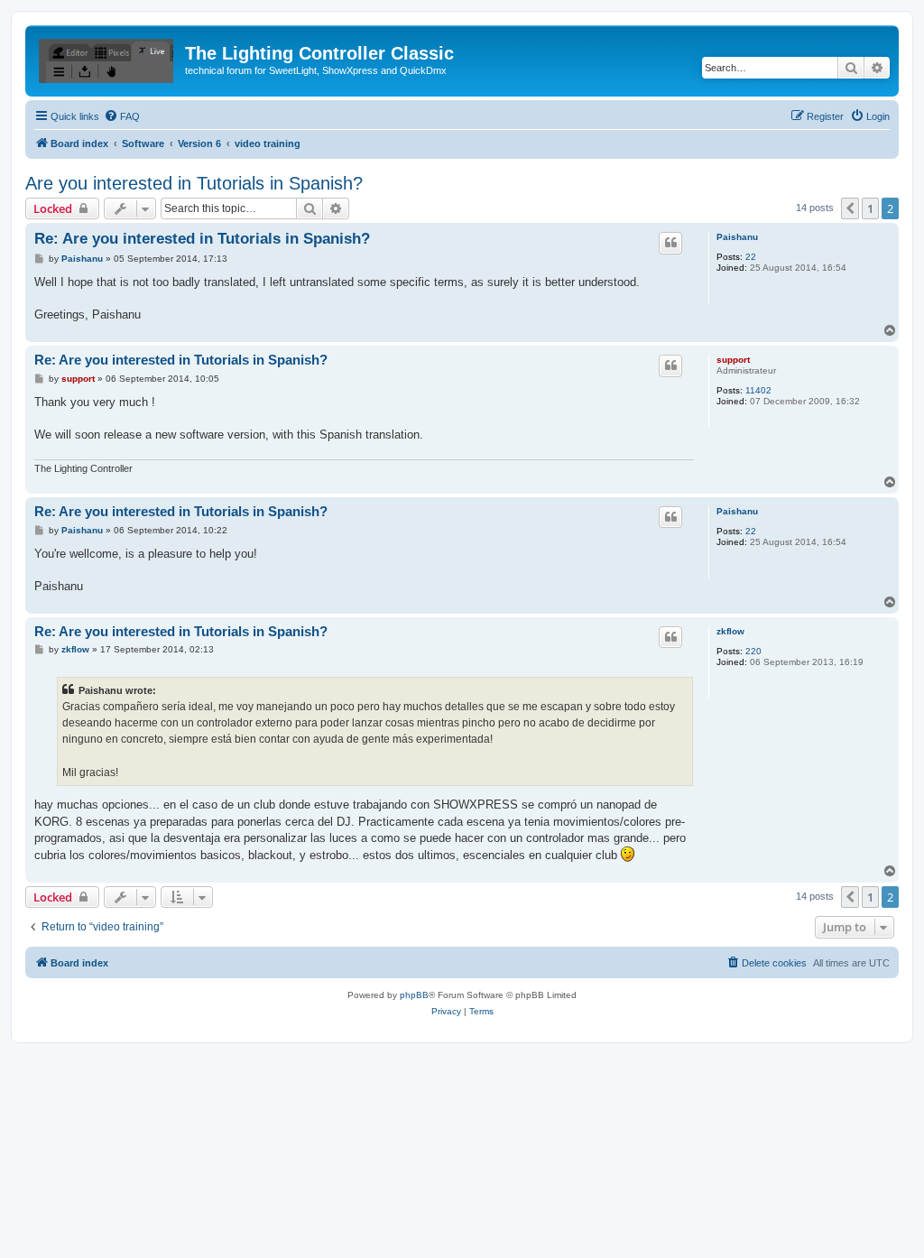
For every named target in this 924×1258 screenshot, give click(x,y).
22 (750, 257)
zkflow (730, 631)
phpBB (414, 995)
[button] (850, 208)
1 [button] (870, 208)
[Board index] (107, 59)
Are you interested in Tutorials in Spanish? (194, 183)
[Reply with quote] (670, 243)
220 (753, 651)
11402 (758, 390)
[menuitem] (122, 116)
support (733, 360)
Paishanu (737, 237)
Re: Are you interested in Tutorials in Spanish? (202, 238)
